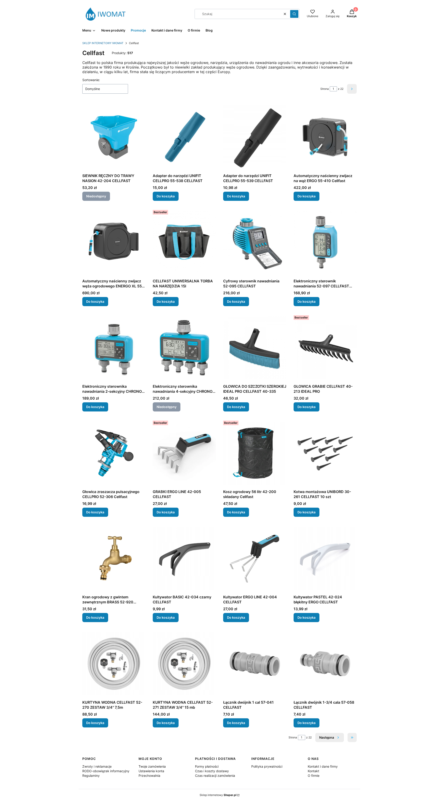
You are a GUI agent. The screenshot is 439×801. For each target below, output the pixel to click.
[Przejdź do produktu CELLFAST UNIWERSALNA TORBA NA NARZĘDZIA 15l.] (184, 242)
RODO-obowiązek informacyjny (105, 771)
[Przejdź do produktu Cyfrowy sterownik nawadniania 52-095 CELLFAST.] (254, 242)
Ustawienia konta (151, 771)
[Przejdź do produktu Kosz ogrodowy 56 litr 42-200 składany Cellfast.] (254, 453)
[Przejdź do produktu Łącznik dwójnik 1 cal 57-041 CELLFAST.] (254, 663)
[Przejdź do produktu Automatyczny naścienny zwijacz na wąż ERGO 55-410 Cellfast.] (325, 137)
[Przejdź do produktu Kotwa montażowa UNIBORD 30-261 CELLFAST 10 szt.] (325, 453)
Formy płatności (207, 766)
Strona (324, 88)
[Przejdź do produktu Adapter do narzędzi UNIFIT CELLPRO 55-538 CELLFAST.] (184, 137)
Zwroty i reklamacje (97, 766)
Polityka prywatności (266, 766)
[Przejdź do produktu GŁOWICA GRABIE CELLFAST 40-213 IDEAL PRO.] (325, 347)
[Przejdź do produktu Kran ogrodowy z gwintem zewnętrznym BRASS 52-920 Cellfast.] (113, 558)
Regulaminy (91, 775)
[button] (294, 14)
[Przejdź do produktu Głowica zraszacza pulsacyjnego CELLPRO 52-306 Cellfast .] (113, 453)
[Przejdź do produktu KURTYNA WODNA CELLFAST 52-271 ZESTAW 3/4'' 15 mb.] (184, 663)
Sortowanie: (91, 80)
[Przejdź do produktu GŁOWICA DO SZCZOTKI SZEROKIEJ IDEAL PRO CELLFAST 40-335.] (254, 347)
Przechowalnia (149, 775)
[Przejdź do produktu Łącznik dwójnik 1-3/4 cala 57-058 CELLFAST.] (325, 663)
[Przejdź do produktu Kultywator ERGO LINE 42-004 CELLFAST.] (254, 558)
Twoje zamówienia (152, 766)
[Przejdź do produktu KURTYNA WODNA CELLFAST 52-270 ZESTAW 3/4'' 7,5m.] (113, 663)
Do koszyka (166, 196)
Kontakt (313, 771)
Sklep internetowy (218, 795)
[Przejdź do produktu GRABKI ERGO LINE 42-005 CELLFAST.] (184, 453)
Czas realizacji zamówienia (215, 775)
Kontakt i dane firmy (323, 766)
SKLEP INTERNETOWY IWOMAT (102, 43)
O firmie (313, 775)
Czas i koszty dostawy (212, 771)
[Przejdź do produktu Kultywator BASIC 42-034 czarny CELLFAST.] (184, 558)
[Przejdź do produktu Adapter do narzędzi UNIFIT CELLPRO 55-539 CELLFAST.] (254, 137)
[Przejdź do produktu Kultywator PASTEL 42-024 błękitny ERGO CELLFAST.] (325, 558)
